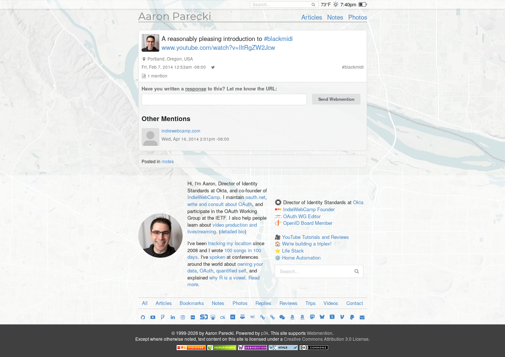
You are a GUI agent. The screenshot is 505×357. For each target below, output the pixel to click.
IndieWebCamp (203, 196)
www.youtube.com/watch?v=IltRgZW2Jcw (218, 47)
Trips (310, 302)
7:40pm (348, 4)
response (195, 88)
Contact (354, 302)
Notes (335, 17)
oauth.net (255, 196)
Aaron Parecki (174, 16)
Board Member (316, 223)
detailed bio (232, 231)
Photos (357, 17)
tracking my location (229, 243)
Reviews (288, 302)
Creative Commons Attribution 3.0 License (326, 339)
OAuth (206, 270)
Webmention (319, 333)
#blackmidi (278, 38)
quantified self (231, 270)
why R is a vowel (227, 277)
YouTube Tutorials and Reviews (315, 236)
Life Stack (293, 250)
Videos (330, 302)
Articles (311, 17)
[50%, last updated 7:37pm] (363, 4)
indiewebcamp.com (181, 131)
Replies (263, 302)
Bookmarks (192, 302)
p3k (264, 333)
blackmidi (354, 67)
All (145, 302)
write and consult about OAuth (219, 203)
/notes (168, 161)
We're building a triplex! (307, 243)
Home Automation (301, 257)
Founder (326, 209)
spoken (217, 256)
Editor (314, 216)
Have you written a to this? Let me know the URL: (209, 88)
